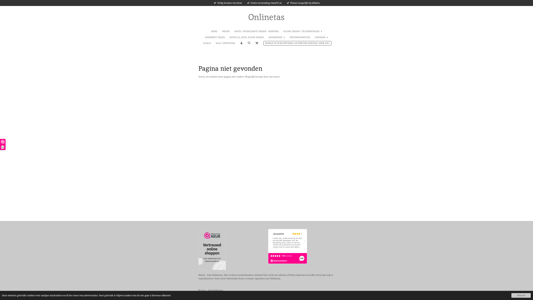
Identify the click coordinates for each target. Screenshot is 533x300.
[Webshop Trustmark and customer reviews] (212, 250)
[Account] (241, 43)
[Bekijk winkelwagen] (257, 43)
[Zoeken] (249, 43)
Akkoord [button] (521, 295)
